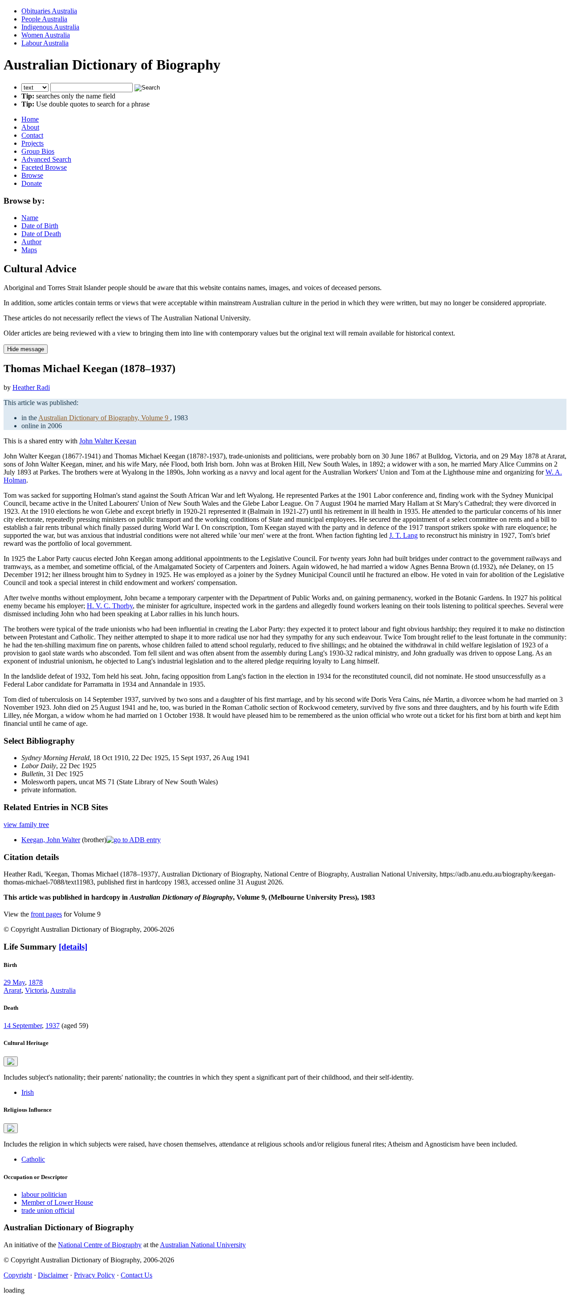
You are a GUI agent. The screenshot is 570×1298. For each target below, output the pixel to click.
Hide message (25, 349)
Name (29, 217)
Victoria (36, 990)
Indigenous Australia (50, 27)
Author (31, 242)
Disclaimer (53, 1275)
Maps (29, 250)
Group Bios (37, 151)
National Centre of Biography (100, 1245)
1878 (35, 982)
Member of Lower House (57, 1202)
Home (30, 119)
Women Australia (45, 35)
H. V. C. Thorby (110, 606)
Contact (32, 135)
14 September (23, 1025)
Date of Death (41, 233)
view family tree (26, 824)
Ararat (12, 990)
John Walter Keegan (107, 441)
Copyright (18, 1275)
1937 (52, 1025)
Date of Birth (39, 225)
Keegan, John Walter (50, 839)
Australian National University (203, 1245)
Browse (32, 175)
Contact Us (136, 1275)
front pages (46, 914)
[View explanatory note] (11, 1061)
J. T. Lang (403, 535)
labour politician (44, 1194)
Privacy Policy (94, 1275)
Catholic (33, 1159)
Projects (32, 143)
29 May (14, 982)
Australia (63, 990)
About (30, 127)
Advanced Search (46, 159)
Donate (31, 183)
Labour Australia (45, 43)
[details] (73, 946)
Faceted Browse (44, 167)
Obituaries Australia (49, 11)
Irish (27, 1092)
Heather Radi (31, 387)
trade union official (47, 1210)
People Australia (44, 19)
